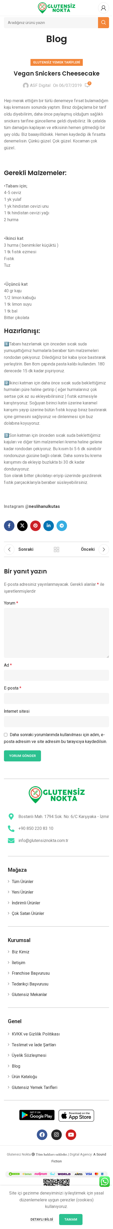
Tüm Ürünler (22, 881)
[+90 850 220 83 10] (11, 828)
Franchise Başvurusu (31, 973)
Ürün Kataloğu (24, 1076)
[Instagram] (56, 1134)
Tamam (70, 1219)
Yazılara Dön (56, 549)
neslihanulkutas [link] (44, 506)
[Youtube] (71, 1134)
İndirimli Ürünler (26, 902)
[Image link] (56, 794)
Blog (16, 1066)
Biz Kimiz (20, 951)
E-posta (12, 688)
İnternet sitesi (16, 711)
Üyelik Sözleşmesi (29, 1055)
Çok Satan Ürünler (28, 913)
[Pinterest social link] (35, 526)
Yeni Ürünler (22, 892)
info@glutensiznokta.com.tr (43, 840)
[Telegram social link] (61, 526)
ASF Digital (40, 85)
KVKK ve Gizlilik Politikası (36, 1034)
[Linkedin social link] (48, 526)
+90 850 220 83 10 (35, 828)
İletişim (18, 962)
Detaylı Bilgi (42, 1219)
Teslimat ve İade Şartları (34, 1044)
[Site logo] (56, 7)
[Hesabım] (103, 8)
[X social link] (22, 526)
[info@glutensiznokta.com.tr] (11, 840)
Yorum (11, 603)
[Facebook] (42, 1134)
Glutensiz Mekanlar (29, 994)
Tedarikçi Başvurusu (30, 984)
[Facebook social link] (9, 526)
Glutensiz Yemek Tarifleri (56, 62)
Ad (8, 665)
